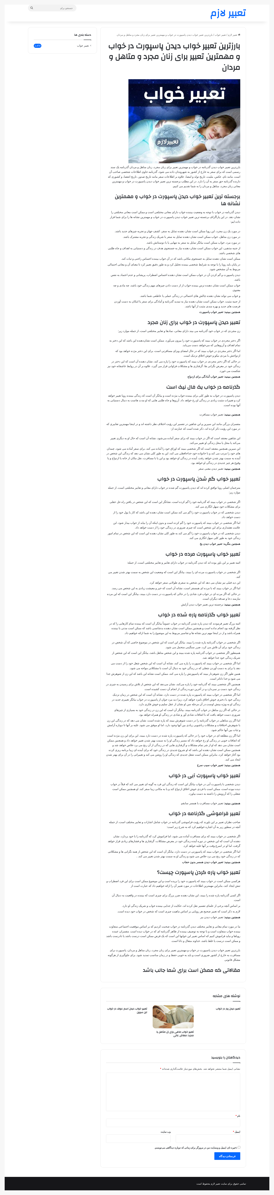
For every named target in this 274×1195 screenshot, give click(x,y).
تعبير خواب (220, 34)
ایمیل (236, 1131)
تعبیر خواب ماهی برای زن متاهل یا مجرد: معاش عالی (175, 1033)
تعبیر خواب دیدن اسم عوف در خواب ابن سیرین (127, 1010)
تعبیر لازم (233, 34)
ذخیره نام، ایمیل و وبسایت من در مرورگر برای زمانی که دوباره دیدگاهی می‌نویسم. (195, 1147)
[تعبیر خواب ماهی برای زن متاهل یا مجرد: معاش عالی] (173, 1016)
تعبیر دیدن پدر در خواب (228, 1008)
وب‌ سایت (166, 1131)
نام (237, 1115)
